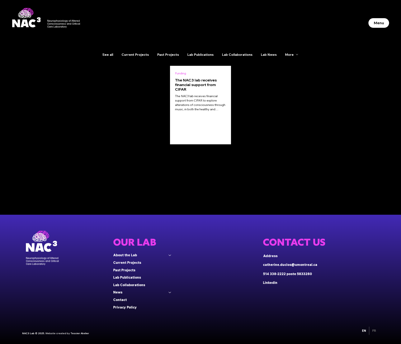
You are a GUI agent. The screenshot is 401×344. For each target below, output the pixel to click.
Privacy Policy (125, 307)
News (117, 292)
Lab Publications (200, 54)
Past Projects (168, 54)
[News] (170, 292)
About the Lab (125, 255)
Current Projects (135, 54)
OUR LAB (134, 242)
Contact (120, 300)
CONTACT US (294, 242)
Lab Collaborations (237, 54)
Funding (180, 73)
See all (107, 54)
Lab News (269, 54)
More (289, 54)
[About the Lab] (170, 255)
